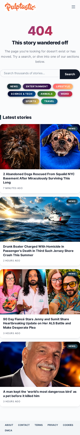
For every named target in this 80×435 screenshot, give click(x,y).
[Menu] (73, 7)
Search (70, 74)
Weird (65, 93)
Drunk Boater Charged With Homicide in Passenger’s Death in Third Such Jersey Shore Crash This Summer (38, 250)
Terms (39, 425)
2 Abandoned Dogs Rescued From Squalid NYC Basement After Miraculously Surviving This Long (39, 178)
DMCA (8, 430)
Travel (49, 101)
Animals (47, 93)
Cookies (68, 425)
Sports (31, 101)
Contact (24, 425)
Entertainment (37, 86)
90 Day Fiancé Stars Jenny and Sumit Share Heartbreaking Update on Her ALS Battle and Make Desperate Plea (37, 323)
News (14, 86)
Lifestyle (63, 86)
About (9, 425)
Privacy (53, 425)
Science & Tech (21, 93)
